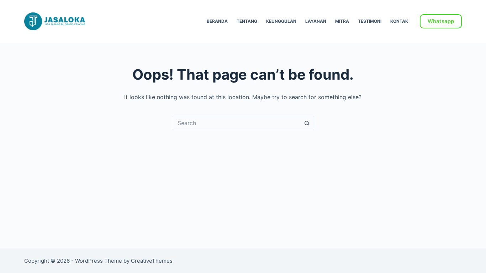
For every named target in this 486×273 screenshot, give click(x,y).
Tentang (247, 21)
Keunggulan (281, 21)
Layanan (315, 21)
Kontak (399, 21)
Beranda (217, 21)
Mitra (342, 21)
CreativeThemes (152, 260)
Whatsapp (441, 21)
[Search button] (307, 123)
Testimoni (369, 21)
